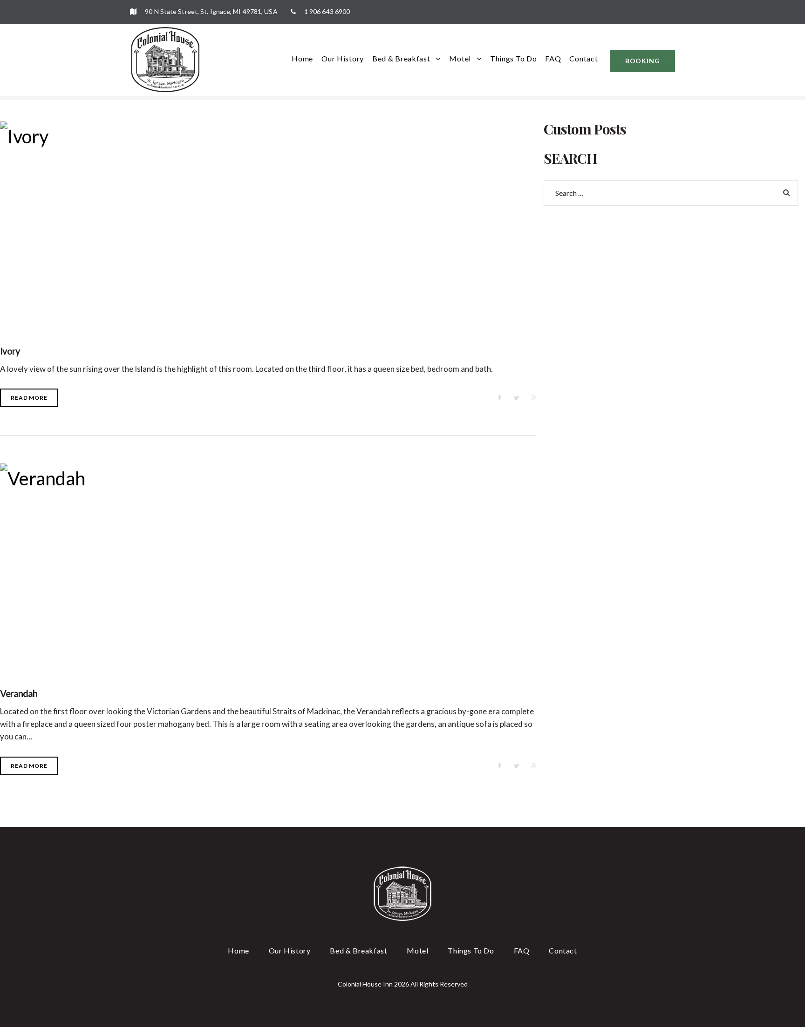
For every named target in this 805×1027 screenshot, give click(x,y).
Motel (460, 58)
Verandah (18, 693)
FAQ (553, 58)
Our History (342, 58)
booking (642, 61)
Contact (583, 58)
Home (302, 58)
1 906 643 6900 (326, 11)
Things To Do (513, 58)
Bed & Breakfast (401, 58)
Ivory (10, 350)
